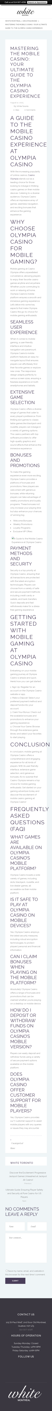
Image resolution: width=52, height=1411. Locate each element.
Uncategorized (30, 21)
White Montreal (13, 21)
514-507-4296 (26, 1329)
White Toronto (22, 106)
